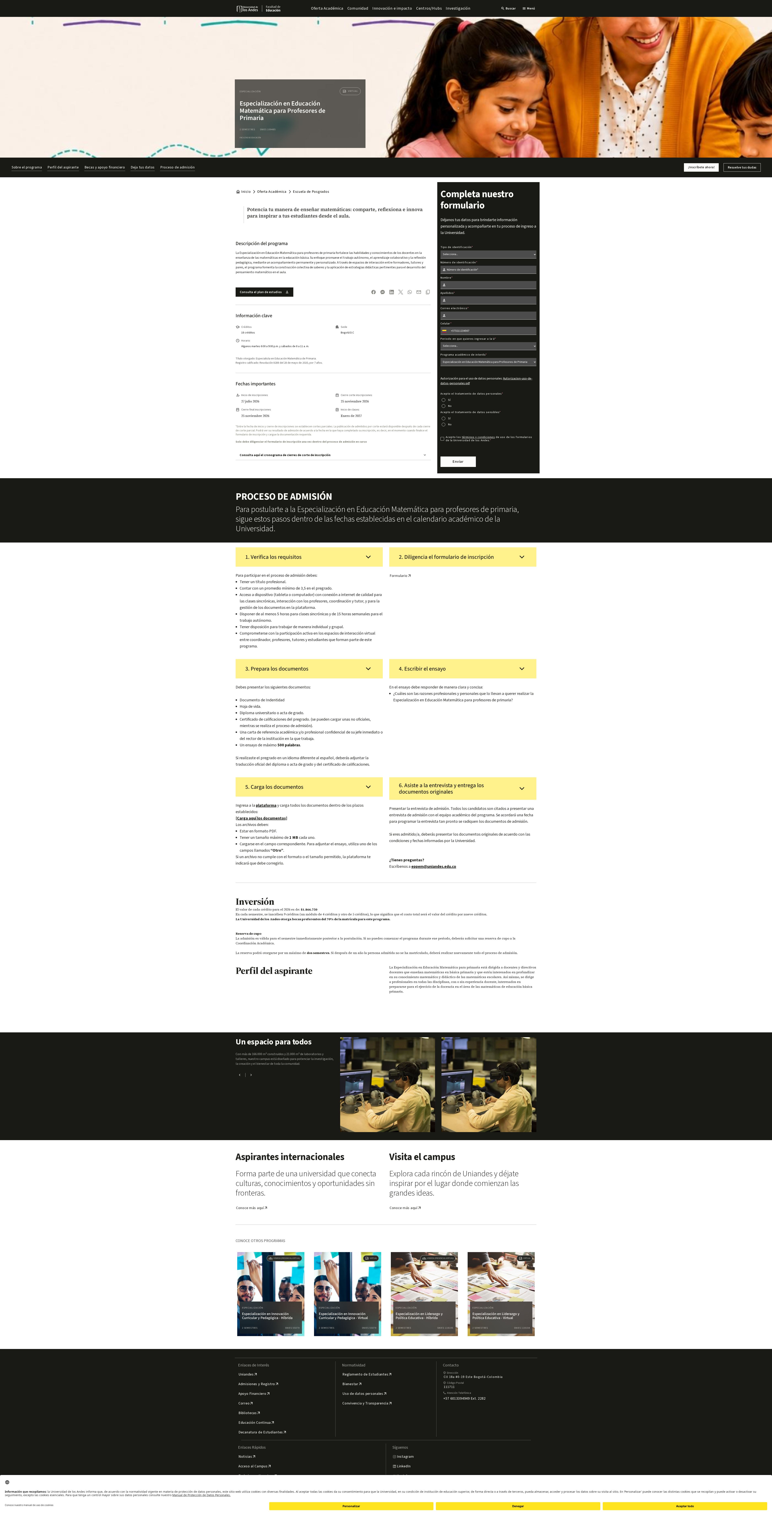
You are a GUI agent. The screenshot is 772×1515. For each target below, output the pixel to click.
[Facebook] (374, 292)
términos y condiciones (478, 437)
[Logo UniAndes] (247, 9)
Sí (449, 400)
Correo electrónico (453, 308)
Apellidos (447, 293)
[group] (271, 1294)
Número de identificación (458, 262)
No (450, 406)
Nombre (446, 277)
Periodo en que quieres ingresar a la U (467, 339)
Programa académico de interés (463, 355)
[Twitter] (401, 292)
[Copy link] (428, 292)
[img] (247, 8)
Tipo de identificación (456, 247)
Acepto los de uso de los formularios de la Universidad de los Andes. (489, 439)
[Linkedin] (392, 292)
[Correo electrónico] (419, 292)
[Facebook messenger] (383, 292)
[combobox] (445, 331)
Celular (445, 323)
